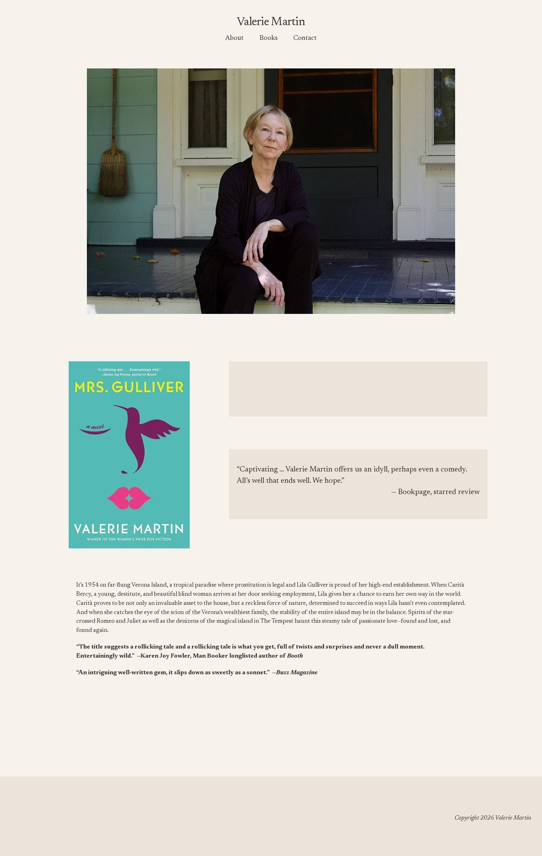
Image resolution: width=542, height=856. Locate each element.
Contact (305, 38)
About (234, 38)
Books (268, 38)
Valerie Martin (271, 22)
